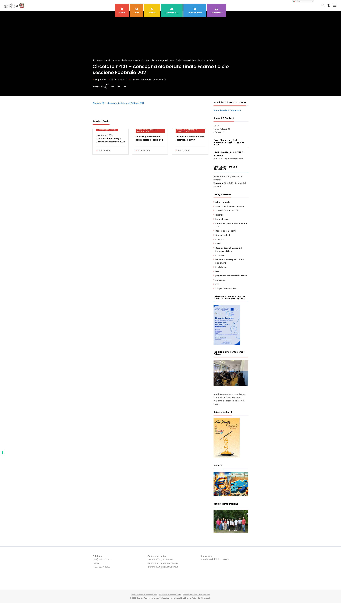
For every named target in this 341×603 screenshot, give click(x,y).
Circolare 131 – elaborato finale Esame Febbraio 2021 (118, 103)
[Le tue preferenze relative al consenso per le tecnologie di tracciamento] (2, 452)
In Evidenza (220, 255)
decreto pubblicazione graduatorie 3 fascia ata (149, 138)
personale (220, 280)
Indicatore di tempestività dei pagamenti (229, 261)
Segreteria (100, 79)
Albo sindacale (222, 202)
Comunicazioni (222, 235)
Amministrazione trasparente (227, 110)
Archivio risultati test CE (226, 210)
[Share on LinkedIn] (118, 86)
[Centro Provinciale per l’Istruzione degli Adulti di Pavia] (14, 5)
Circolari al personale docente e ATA (149, 79)
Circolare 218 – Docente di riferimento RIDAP (190, 138)
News (218, 271)
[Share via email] (125, 86)
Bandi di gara (221, 219)
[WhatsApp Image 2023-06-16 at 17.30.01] (231, 532)
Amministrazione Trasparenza (230, 206)
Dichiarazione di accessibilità (144, 595)
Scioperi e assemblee (225, 288)
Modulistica (221, 267)
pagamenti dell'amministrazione (231, 275)
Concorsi (219, 239)
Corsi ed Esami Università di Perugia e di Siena (228, 249)
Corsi (217, 243)
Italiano (298, 2)
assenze (219, 215)
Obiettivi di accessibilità (170, 595)
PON (217, 284)
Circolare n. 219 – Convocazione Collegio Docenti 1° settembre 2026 (110, 138)
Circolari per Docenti (107, 130)
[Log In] (328, 5)
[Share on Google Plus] (112, 86)
